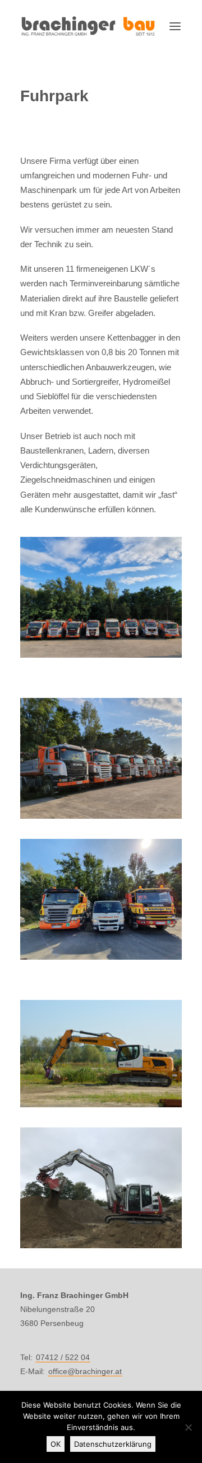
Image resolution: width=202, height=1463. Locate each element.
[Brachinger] (88, 26)
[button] (175, 26)
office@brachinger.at (85, 1371)
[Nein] (188, 1427)
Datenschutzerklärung (113, 1444)
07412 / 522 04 (63, 1357)
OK (55, 1444)
